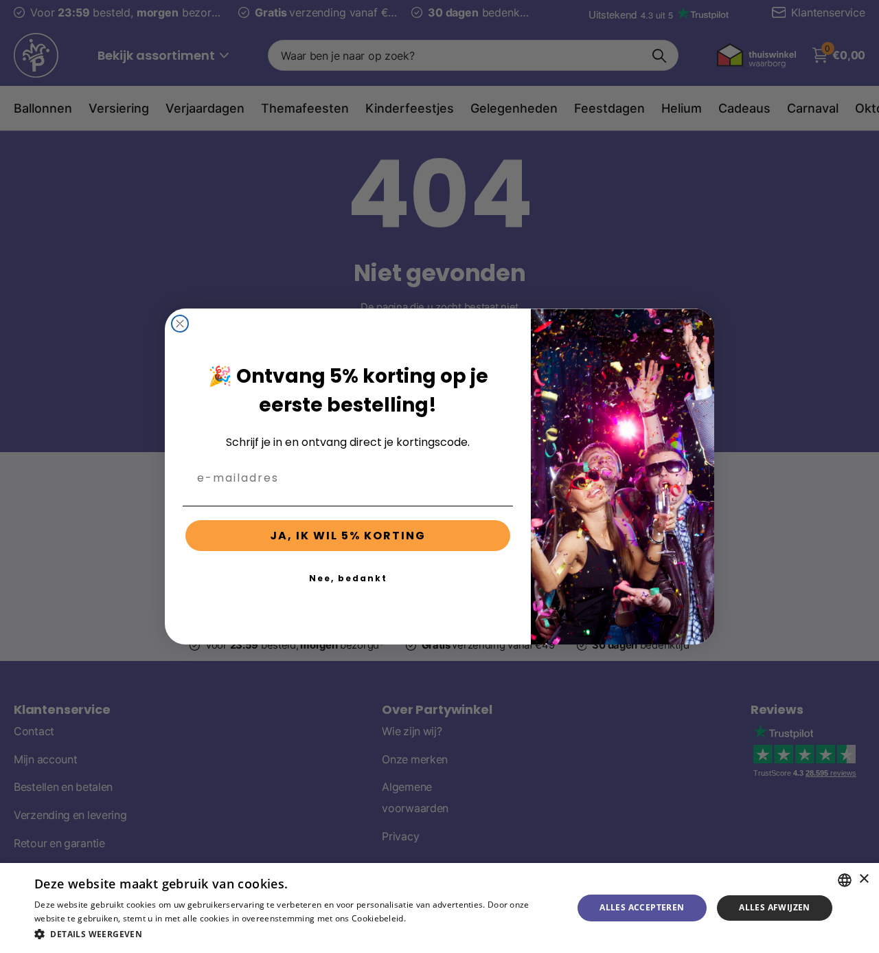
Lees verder (431, 918)
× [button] (863, 879)
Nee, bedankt (348, 578)
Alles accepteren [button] (642, 907)
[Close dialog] (180, 323)
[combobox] (845, 880)
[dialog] (439, 908)
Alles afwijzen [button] (774, 907)
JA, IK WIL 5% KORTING (348, 535)
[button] (295, 934)
